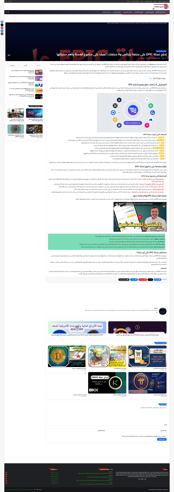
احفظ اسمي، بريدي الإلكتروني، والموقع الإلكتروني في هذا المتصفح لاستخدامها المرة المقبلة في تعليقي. (143, 436)
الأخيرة (25, 65)
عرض (151, 78)
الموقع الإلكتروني (101, 430)
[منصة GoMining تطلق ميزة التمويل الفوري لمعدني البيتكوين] (15, 113)
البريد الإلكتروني (163, 430)
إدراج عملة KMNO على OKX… (119, 394)
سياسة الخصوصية (148, 1)
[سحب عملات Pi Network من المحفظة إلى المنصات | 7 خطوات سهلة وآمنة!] (39, 90)
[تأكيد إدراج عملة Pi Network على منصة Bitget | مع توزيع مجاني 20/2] (39, 84)
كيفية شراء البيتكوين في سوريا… (79, 368)
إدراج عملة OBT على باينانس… (79, 394)
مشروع (160, 169)
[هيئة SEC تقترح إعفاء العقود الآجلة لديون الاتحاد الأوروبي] (15, 129)
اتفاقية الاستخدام (135, 1)
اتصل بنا (128, 1)
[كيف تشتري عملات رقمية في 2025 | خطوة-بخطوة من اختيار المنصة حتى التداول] (147, 356)
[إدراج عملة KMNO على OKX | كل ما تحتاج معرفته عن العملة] (107, 383)
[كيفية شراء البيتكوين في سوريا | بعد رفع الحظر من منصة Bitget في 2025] (67, 356)
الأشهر (38, 65)
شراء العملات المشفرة (149, 23)
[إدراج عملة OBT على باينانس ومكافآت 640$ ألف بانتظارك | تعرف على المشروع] (67, 383)
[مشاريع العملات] (159, 6)
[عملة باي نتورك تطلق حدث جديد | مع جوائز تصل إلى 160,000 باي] (39, 72)
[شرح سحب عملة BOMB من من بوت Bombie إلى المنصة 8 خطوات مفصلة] (107, 356)
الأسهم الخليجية (150, 12)
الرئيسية (155, 1)
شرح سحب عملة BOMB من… (119, 368)
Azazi (163, 58)
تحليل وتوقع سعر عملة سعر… (160, 394)
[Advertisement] (87, 18)
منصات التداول (107, 12)
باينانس (157, 64)
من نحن (141, 1)
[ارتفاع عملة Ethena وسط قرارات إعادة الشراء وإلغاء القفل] (34, 113)
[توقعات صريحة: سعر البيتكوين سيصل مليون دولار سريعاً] (34, 129)
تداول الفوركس (117, 12)
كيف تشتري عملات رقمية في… (160, 368)
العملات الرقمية (128, 12)
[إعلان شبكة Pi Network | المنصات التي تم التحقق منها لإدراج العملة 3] (39, 78)
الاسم (165, 424)
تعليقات (12, 65)
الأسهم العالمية (139, 12)
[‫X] (144, 479)
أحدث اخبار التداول (160, 12)
